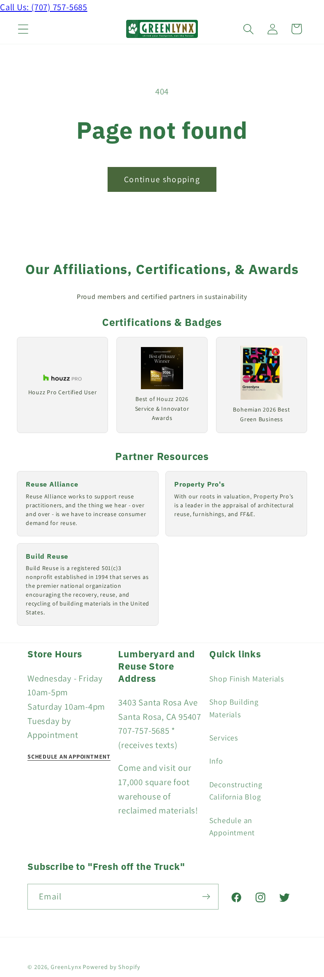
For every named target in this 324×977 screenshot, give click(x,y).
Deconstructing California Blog (235, 790)
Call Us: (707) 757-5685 (43, 7)
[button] (23, 29)
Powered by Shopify (111, 967)
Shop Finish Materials (246, 678)
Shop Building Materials (234, 708)
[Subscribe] (206, 897)
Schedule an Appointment (232, 826)
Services (223, 737)
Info (216, 761)
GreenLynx (66, 967)
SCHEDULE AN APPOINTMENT (69, 756)
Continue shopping (162, 179)
